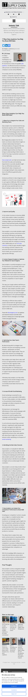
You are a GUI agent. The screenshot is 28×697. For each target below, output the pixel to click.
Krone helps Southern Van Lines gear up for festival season (13, 627)
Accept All (14, 686)
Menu (14, 21)
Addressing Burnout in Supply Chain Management (21, 627)
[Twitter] (8, 14)
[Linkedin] (6, 45)
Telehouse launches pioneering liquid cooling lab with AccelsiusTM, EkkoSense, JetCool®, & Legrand (21, 652)
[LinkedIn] (14, 14)
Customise (14, 690)
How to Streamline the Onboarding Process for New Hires (13, 649)
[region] (14, 684)
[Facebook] (19, 14)
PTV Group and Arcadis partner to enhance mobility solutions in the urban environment (5, 630)
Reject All (14, 694)
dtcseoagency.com (12, 312)
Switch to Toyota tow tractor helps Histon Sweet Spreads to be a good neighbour (5, 650)
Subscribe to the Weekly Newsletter (14, 12)
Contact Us (14, 17)
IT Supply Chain (6, 662)
